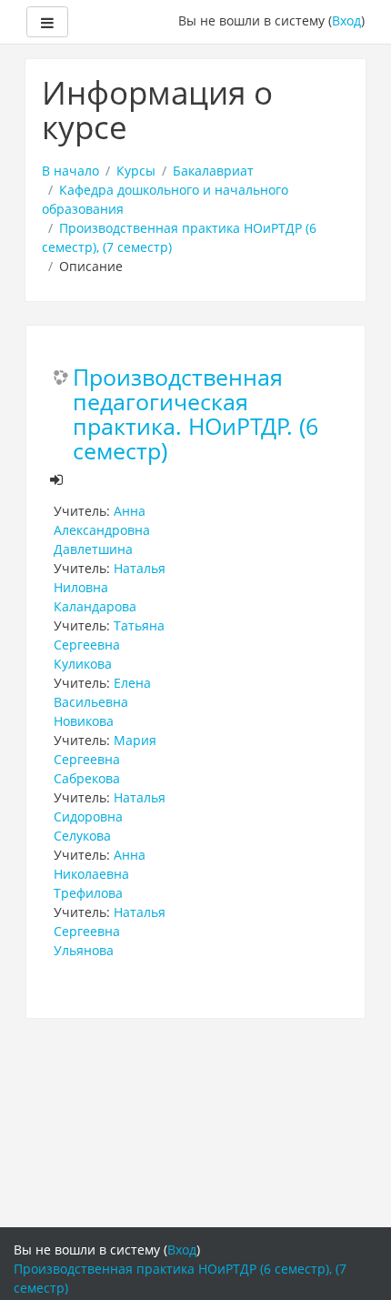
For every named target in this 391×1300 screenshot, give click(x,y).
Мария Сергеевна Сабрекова (105, 759)
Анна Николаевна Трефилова (99, 874)
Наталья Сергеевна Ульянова (109, 931)
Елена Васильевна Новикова (102, 702)
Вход (346, 20)
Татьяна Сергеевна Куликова (109, 644)
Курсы (135, 170)
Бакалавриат (213, 170)
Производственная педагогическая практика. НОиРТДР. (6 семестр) (195, 415)
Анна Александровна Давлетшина (102, 530)
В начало (70, 170)
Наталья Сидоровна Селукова (109, 816)
